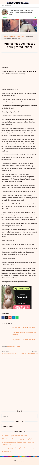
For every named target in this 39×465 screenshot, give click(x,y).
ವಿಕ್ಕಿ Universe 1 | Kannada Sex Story (23, 327)
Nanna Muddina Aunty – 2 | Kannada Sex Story (24, 333)
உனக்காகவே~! (6, 451)
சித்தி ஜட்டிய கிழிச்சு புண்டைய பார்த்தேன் (14, 435)
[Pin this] (10, 317)
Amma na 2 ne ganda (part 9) (29, 352)
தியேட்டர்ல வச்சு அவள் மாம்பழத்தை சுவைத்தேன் (17, 439)
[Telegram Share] (13, 317)
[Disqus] (20, 385)
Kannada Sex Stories (13, 346)
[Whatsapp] (17, 317)
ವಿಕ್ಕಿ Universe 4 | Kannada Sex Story (23, 339)
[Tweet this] (6, 317)
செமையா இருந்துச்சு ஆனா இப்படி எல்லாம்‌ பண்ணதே (18, 448)
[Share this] (3, 317)
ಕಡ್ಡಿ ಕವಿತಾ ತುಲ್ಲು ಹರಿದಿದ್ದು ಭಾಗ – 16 (10, 353)
